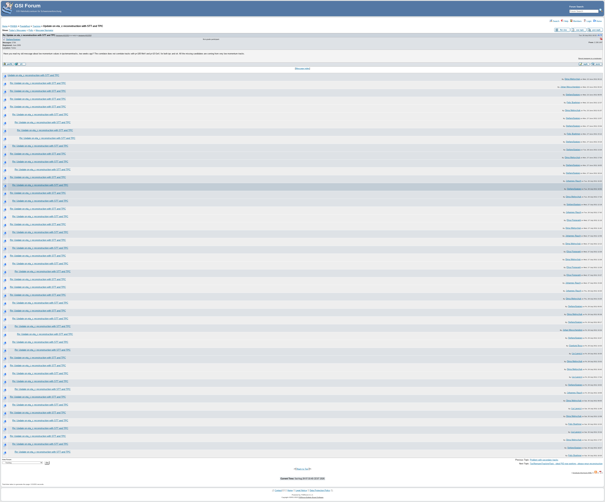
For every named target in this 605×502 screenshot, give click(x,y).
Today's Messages (17, 30)
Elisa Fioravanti (574, 220)
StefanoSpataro (13, 39)
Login (588, 21)
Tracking (36, 26)
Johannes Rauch (573, 181)
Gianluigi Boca (575, 345)
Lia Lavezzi (577, 353)
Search (555, 21)
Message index (302, 68)
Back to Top (302, 469)
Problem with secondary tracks (544, 460)
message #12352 (84, 35)
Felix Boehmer (573, 102)
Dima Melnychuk (572, 79)
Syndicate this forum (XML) (582, 473)
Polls (31, 30)
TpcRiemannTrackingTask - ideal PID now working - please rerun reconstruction (566, 463)
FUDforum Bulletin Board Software (311, 497)
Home (599, 21)
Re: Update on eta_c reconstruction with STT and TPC (29, 35)
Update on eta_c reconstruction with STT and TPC (33, 75)
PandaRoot (25, 26)
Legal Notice (301, 490)
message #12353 (62, 35)
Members (577, 21)
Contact (278, 490)
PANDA (13, 26)
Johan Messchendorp (570, 87)
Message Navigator (44, 30)
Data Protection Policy (320, 490)
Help (566, 21)
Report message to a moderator (590, 58)
